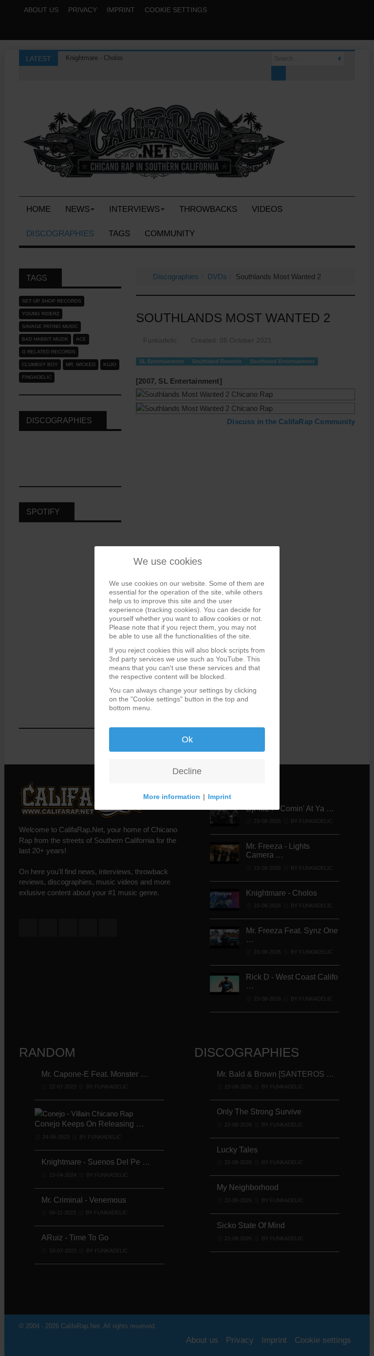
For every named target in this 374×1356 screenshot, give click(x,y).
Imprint (219, 797)
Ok (187, 739)
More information (171, 797)
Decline (187, 771)
